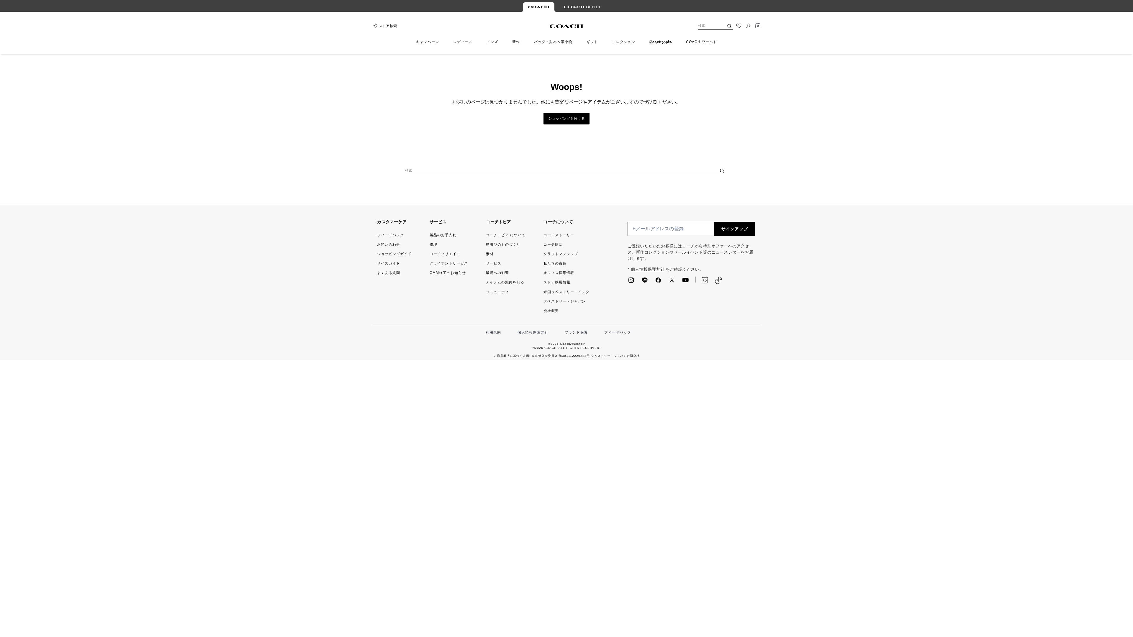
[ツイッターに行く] (671, 282)
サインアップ (734, 228)
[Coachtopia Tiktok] (718, 280)
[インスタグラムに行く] (631, 282)
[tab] (538, 7)
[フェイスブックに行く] (658, 282)
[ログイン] (748, 25)
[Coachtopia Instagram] (701, 280)
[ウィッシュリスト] (738, 25)
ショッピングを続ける (566, 118)
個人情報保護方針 (647, 269)
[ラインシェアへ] (644, 282)
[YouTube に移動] (685, 282)
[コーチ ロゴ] (567, 26)
